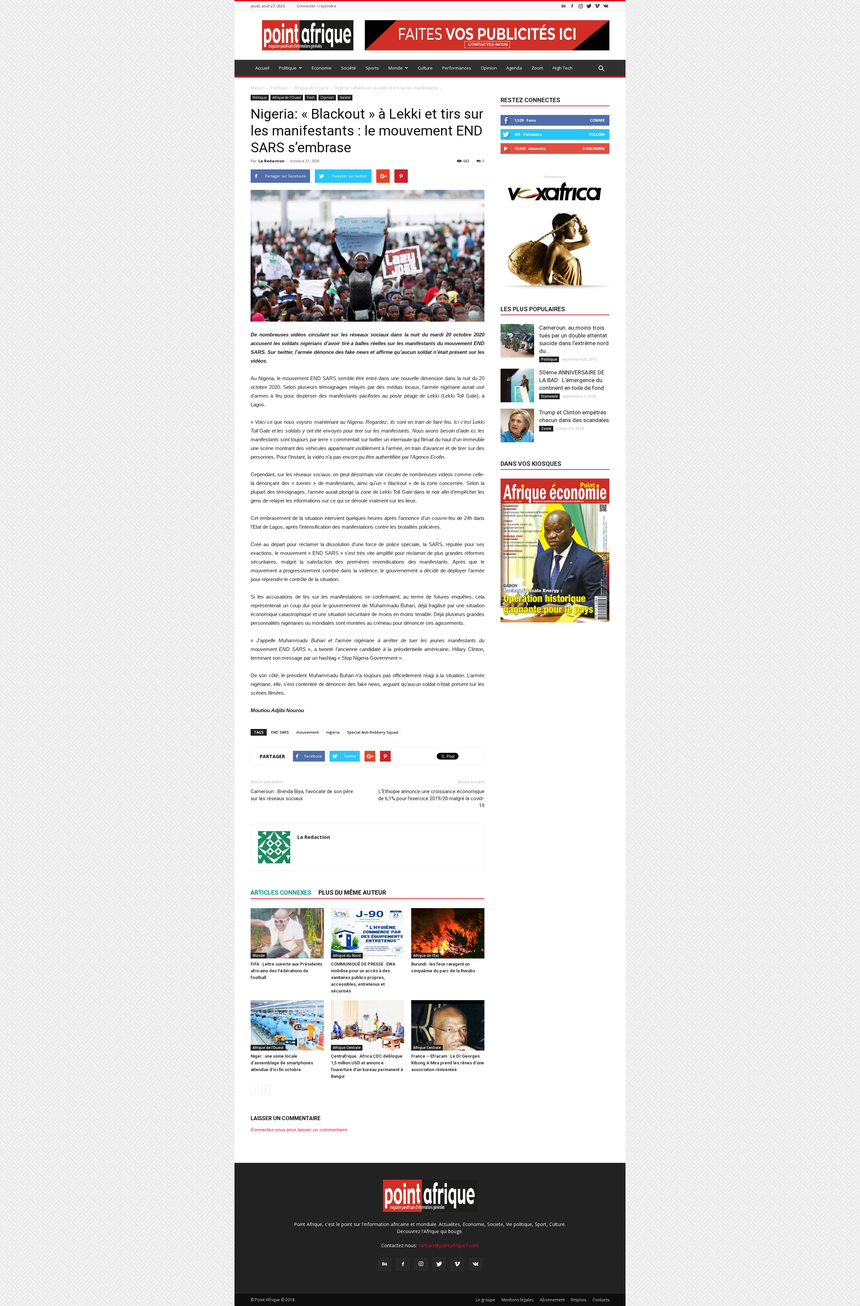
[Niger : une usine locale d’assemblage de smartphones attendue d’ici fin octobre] (287, 1025)
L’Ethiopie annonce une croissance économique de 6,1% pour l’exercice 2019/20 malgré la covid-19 (431, 798)
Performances (456, 68)
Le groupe (485, 1300)
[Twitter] (589, 5)
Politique (288, 68)
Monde (395, 68)
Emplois (578, 1300)
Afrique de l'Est (426, 955)
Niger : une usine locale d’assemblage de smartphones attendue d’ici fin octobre (282, 1063)
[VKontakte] (605, 5)
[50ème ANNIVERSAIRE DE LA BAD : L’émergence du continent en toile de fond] (517, 385)
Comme (597, 120)
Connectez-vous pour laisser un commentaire (299, 1129)
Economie (322, 68)
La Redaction (271, 160)
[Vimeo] (597, 5)
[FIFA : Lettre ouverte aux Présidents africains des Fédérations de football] (287, 933)
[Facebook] (572, 5)
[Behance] (563, 5)
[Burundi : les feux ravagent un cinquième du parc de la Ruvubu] (447, 933)
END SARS (280, 732)
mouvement (307, 732)
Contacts (601, 1300)
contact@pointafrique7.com (448, 1245)
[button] (601, 69)
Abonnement (552, 1300)
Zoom (537, 68)
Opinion (489, 68)
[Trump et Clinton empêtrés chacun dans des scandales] (517, 425)
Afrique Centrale (346, 1047)
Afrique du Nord (347, 955)
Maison (257, 88)
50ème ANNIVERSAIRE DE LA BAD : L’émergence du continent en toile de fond (571, 380)
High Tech (562, 68)
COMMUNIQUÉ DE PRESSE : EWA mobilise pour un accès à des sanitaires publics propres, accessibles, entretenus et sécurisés (363, 977)
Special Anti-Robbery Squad (372, 732)
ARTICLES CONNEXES (281, 892)
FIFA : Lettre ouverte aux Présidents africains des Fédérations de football (286, 971)
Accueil (262, 68)
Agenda (514, 68)
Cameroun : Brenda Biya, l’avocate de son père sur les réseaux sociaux (302, 795)
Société (348, 68)
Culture (425, 68)
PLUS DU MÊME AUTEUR (352, 892)
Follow (597, 134)
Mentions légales (517, 1300)
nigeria (333, 732)
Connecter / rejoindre (316, 5)
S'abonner (594, 148)
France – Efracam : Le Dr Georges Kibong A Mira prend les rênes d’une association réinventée (447, 1063)
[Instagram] (580, 5)
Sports (372, 68)
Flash (311, 97)
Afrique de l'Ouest (286, 97)
